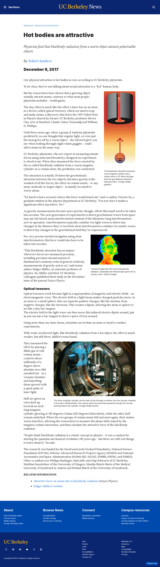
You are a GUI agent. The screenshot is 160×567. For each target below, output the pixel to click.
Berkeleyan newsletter (91, 516)
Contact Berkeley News (13, 523)
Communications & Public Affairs (134, 521)
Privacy (124, 554)
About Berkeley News (13, 516)
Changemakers (49, 516)
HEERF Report (88, 554)
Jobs (84, 547)
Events (85, 544)
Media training (9, 521)
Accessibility (126, 549)
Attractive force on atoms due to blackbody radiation (66, 481)
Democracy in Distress (52, 521)
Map (123, 547)
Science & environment (46, 25)
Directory (125, 544)
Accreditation (87, 552)
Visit (83, 541)
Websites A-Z (126, 541)
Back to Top (152, 563)
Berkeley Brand (127, 523)
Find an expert (10, 518)
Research (28, 25)
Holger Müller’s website (48, 486)
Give (84, 549)
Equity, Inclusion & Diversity (132, 518)
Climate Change (49, 518)
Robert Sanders (40, 61)
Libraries (124, 516)
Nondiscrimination (128, 552)
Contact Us (86, 557)
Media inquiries (88, 518)
